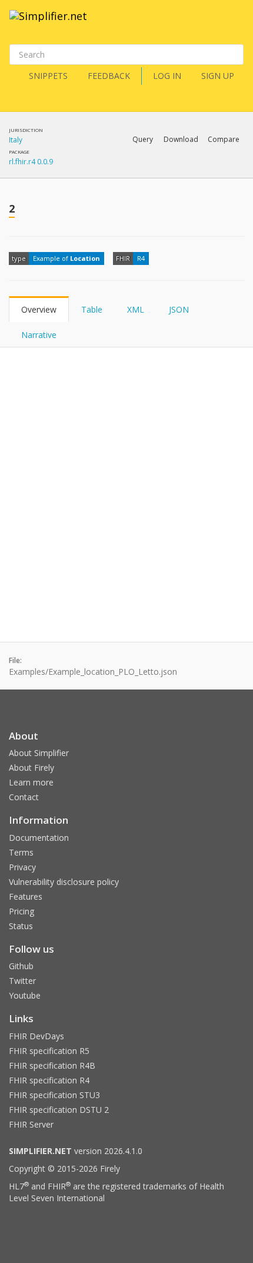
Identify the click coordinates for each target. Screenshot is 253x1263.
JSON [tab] (179, 309)
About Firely (31, 767)
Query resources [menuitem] (70, 170)
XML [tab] (135, 309)
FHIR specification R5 (49, 1050)
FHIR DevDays (36, 1036)
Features (25, 896)
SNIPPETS (48, 75)
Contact (24, 797)
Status (21, 925)
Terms (21, 852)
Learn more (31, 782)
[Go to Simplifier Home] (48, 23)
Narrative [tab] (38, 334)
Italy (15, 140)
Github (21, 966)
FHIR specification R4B (52, 1065)
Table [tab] (91, 309)
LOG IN (167, 75)
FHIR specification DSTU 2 (59, 1109)
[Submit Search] (233, 55)
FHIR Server (31, 1124)
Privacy (22, 867)
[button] (142, 140)
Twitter (22, 980)
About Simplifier (39, 752)
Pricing (21, 911)
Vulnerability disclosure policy (64, 881)
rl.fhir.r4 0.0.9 (31, 162)
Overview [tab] (38, 309)
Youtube (25, 995)
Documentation (39, 837)
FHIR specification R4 (49, 1080)
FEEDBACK (109, 75)
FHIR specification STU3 (54, 1094)
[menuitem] (194, 170)
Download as (123, 170)
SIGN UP (217, 75)
